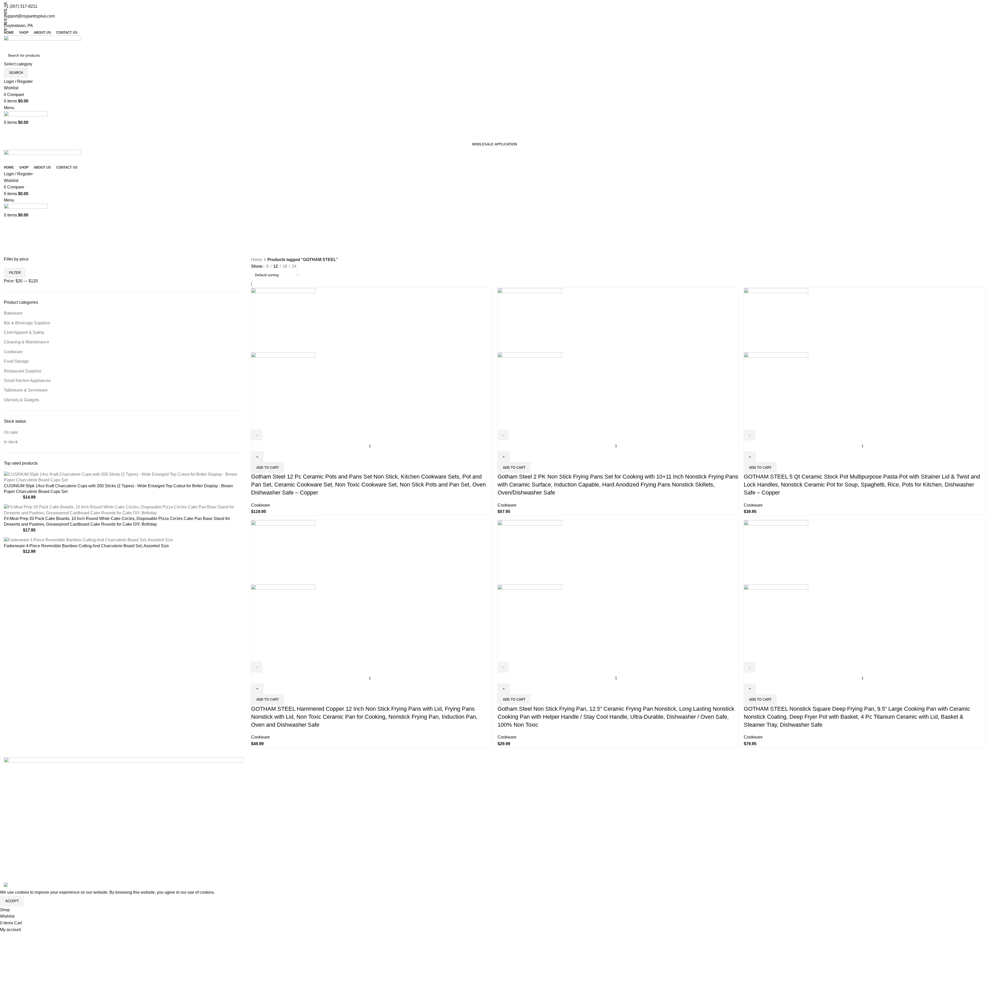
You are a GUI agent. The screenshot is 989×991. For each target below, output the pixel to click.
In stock (11, 442)
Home (256, 259)
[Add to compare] (257, 423)
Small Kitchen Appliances (27, 380)
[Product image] (283, 384)
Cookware (13, 352)
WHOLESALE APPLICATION (494, 144)
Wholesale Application (271, 800)
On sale (11, 432)
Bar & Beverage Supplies (27, 323)
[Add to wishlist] (285, 423)
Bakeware (13, 313)
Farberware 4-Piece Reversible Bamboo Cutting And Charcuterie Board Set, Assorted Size (86, 546)
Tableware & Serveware (26, 390)
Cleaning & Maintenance (26, 342)
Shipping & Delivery (516, 790)
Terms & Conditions (516, 780)
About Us (259, 780)
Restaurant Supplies (22, 371)
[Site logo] (42, 42)
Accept (12, 901)
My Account (261, 790)
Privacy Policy (511, 771)
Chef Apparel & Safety (24, 332)
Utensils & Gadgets (21, 400)
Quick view (271, 423)
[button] (267, 467)
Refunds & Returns (515, 800)
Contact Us (261, 809)
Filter (15, 273)
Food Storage (16, 361)
